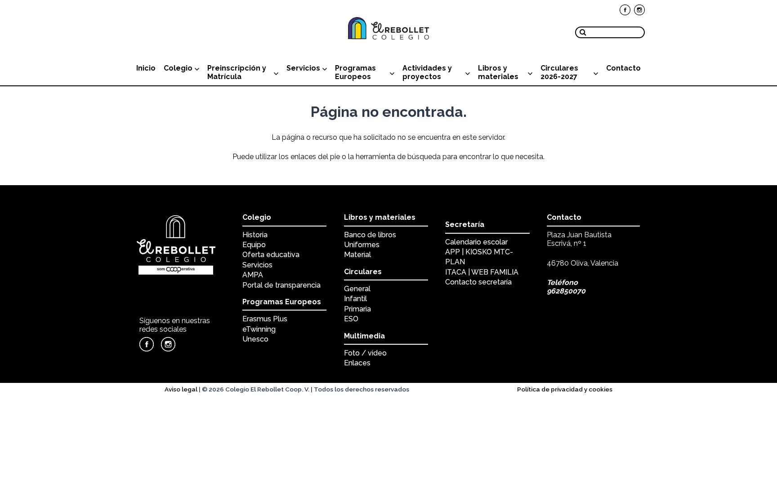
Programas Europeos (355, 72)
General (357, 288)
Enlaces (357, 363)
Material (357, 254)
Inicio (146, 68)
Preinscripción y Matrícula (236, 72)
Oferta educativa (270, 254)
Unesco (255, 339)
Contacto (623, 68)
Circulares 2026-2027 (559, 72)
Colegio (178, 68)
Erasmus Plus (264, 319)
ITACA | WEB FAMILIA (481, 272)
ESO (351, 319)
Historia (255, 235)
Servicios (303, 68)
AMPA (252, 275)
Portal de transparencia (281, 285)
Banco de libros (370, 235)
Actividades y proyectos (427, 72)
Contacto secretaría (478, 282)
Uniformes (362, 244)
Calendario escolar (476, 242)
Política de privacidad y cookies (564, 389)
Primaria (357, 309)
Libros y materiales (498, 72)
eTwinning (259, 329)
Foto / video (365, 353)
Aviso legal (181, 389)
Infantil (355, 298)
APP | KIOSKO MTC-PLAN (479, 257)
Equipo (254, 244)
